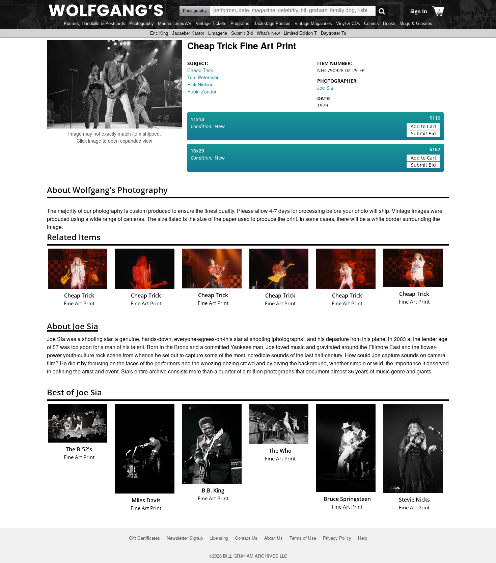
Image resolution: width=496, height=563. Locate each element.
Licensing (219, 538)
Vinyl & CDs (348, 23)
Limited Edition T (300, 33)
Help (362, 538)
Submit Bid (242, 33)
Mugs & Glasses (415, 23)
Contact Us (246, 538)
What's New (268, 33)
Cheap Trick (200, 70)
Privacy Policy (337, 538)
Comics (371, 23)
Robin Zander (202, 91)
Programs (239, 23)
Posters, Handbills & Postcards (94, 23)
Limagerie (217, 33)
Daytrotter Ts (333, 33)
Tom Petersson (203, 77)
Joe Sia (325, 87)
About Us (273, 538)
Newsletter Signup (185, 538)
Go (382, 11)
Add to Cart (423, 126)
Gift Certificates (144, 538)
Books (389, 23)
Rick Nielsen (200, 84)
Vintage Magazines (313, 23)
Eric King (159, 33)
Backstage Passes (272, 23)
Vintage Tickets (211, 23)
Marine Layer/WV (175, 23)
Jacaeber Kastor (188, 33)
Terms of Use (303, 538)
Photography (141, 23)
